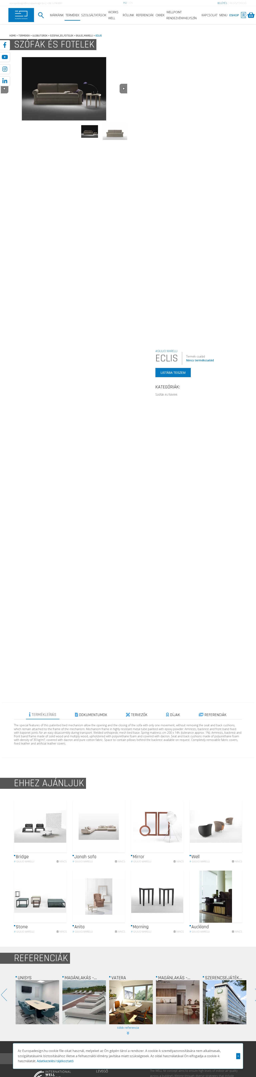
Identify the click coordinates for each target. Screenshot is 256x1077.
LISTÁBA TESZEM (173, 372)
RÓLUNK (128, 15)
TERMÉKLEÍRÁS (43, 714)
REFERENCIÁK (145, 15)
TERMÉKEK (72, 15)
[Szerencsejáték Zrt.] (178, 1002)
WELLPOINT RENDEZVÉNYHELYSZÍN (181, 15)
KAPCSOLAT (209, 15)
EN (131, 2)
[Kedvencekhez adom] (60, 826)
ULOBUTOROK (39, 35)
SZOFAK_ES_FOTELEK (61, 35)
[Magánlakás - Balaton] (37, 1002)
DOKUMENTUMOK (92, 714)
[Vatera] (84, 1002)
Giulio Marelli (24, 861)
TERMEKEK (24, 35)
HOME (12, 35)
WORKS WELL (113, 15)
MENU (223, 15)
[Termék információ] (53, 826)
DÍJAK (174, 714)
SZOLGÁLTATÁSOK (93, 15)
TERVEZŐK (138, 714)
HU (125, 2)
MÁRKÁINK (57, 15)
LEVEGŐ (102, 1071)
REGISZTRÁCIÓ (238, 3)
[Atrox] (224, 1002)
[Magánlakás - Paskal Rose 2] (131, 1002)
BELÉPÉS (222, 3)
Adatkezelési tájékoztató (55, 1061)
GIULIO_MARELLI (84, 35)
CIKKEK (160, 15)
